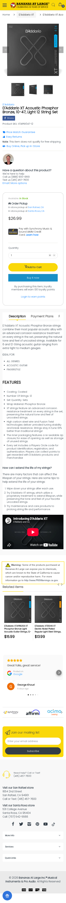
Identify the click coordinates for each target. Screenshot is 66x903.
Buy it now (33, 277)
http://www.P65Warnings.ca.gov (41, 580)
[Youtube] (45, 825)
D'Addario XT (26, 14)
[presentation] (58, 584)
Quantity (13, 247)
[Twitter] (21, 825)
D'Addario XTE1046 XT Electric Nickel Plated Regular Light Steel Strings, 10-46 (48, 630)
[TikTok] (53, 825)
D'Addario (8, 104)
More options (19, 183)
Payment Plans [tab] (42, 316)
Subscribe (33, 751)
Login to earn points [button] (33, 296)
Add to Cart (35, 267)
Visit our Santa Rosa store (19, 805)
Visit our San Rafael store (18, 787)
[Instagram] (29, 825)
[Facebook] (13, 825)
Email (6, 183)
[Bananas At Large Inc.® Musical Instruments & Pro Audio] (30, 5)
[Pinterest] (37, 825)
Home (6, 14)
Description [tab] (17, 316)
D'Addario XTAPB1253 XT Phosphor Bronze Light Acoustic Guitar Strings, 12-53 (17, 630)
